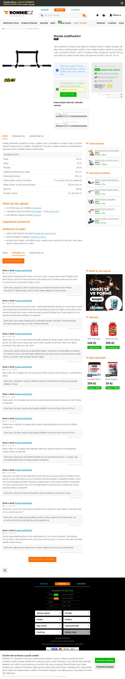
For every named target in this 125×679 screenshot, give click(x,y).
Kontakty (68, 613)
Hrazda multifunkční (23, 271)
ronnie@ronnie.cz (61, 676)
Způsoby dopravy (43, 613)
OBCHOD (59, 10)
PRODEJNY (101, 23)
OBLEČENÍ (44, 23)
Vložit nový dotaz (13, 261)
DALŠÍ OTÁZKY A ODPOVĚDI (42, 560)
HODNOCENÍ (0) (36, 136)
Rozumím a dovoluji (105, 661)
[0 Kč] (104, 16)
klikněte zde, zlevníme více (45, 233)
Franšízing (41, 632)
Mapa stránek (42, 626)
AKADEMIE (75, 10)
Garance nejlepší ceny (113, 97)
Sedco (56, 39)
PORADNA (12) (18, 136)
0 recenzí (37, 215)
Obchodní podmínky (62, 638)
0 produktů (36, 208)
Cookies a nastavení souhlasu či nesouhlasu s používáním (62, 644)
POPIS (5, 136)
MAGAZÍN (45, 10)
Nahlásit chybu (70, 632)
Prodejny (68, 619)
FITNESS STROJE (64, 22)
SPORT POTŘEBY (80, 23)
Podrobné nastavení (105, 667)
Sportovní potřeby (19, 28)
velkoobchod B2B (104, 81)
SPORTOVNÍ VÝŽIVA (11, 23)
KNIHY (52, 23)
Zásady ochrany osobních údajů (62, 641)
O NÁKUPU (112, 23)
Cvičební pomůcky (33, 28)
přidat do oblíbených (106, 66)
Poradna (40, 619)
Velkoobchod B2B (72, 626)
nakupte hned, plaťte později (108, 70)
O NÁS (121, 23)
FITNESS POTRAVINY (29, 23)
